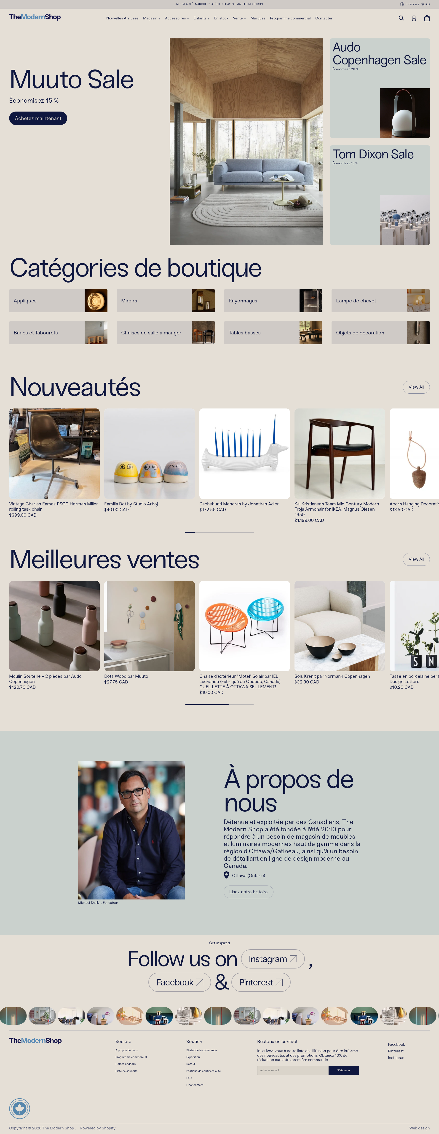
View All (416, 387)
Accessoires (176, 18)
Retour (190, 1064)
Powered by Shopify (97, 1128)
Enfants (200, 18)
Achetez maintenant (38, 118)
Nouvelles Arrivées (122, 18)
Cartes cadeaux (125, 1064)
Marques (258, 18)
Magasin (150, 18)
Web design (419, 1128)
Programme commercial (290, 18)
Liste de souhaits (126, 1071)
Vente (238, 18)
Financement (194, 1085)
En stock (221, 18)
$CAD (425, 4)
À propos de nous (126, 1050)
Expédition (193, 1057)
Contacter (324, 18)
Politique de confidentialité (203, 1071)
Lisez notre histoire (248, 891)
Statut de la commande (201, 1050)
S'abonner (343, 1070)
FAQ (189, 1078)
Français (413, 4)
